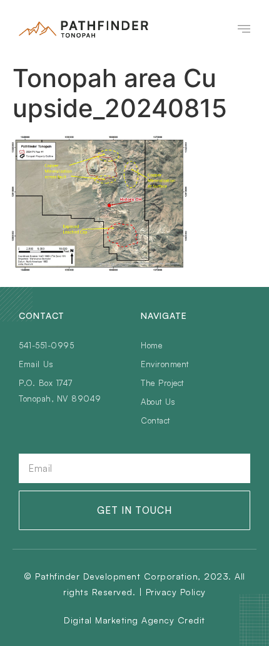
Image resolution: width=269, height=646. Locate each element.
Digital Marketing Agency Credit (134, 620)
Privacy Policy (176, 591)
